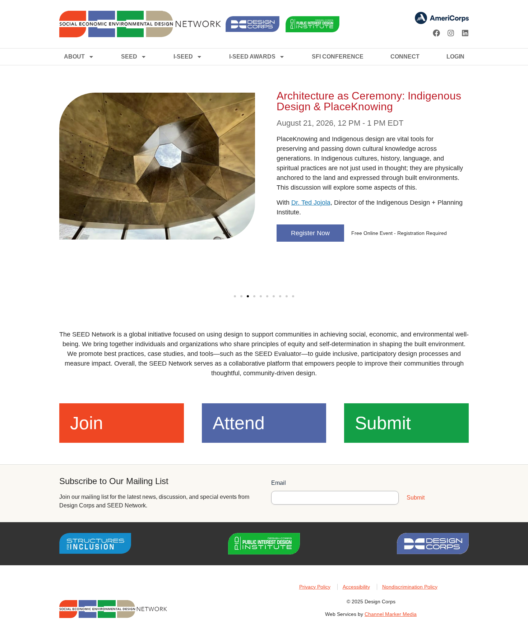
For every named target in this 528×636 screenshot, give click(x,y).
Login (455, 57)
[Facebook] (436, 33)
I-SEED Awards (252, 57)
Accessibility (356, 587)
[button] (235, 296)
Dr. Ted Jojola (310, 202)
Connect (405, 57)
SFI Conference (337, 57)
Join (86, 423)
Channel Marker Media (391, 614)
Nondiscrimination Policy (409, 587)
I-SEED (183, 57)
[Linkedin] (465, 33)
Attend (239, 423)
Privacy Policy (314, 587)
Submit (383, 423)
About (74, 57)
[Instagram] (450, 33)
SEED (129, 57)
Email (278, 483)
